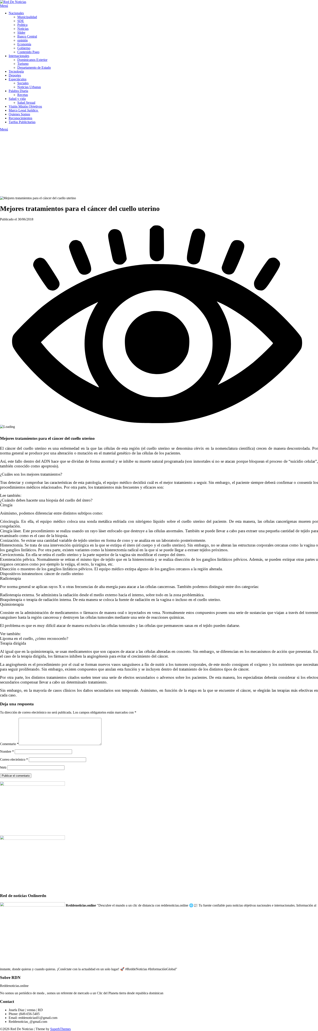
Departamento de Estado (34, 67)
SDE (20, 21)
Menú (4, 6)
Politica (22, 25)
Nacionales (16, 13)
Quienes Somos (19, 114)
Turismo (23, 63)
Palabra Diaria (18, 91)
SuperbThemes (60, 1029)
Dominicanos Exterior (32, 60)
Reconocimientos (20, 118)
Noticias (23, 28)
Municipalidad (27, 17)
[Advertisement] (159, 164)
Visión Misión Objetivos (25, 106)
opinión (22, 40)
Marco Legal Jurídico (24, 110)
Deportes (15, 75)
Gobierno (23, 48)
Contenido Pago (28, 52)
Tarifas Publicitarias (22, 122)
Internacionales (19, 56)
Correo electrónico (14, 759)
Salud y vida (17, 98)
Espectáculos (17, 79)
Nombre (7, 751)
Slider (21, 32)
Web (3, 767)
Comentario (9, 744)
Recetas (22, 95)
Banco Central (27, 36)
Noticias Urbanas (29, 87)
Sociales (23, 83)
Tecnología (16, 71)
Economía (24, 44)
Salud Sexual (26, 102)
